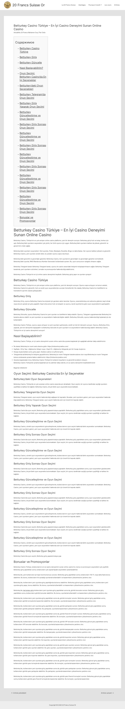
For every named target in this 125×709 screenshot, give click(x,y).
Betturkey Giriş (28, 57)
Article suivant (107, 693)
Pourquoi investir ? (95, 5)
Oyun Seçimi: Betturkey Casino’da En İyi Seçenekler (33, 77)
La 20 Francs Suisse (69, 5)
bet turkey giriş (28, 590)
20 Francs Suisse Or (28, 5)
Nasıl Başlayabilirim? (31, 67)
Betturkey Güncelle (31, 62)
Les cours (108, 5)
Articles (117, 5)
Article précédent (18, 693)
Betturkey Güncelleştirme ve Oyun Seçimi (30, 115)
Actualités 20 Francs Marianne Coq (26, 32)
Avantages (82, 5)
